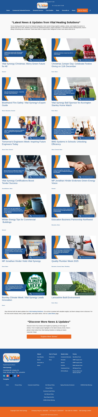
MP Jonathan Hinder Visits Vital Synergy (21, 261)
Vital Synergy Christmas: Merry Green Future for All (23, 65)
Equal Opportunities (49, 397)
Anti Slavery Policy (50, 385)
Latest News (51, 313)
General (4, 71)
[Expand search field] (90, 10)
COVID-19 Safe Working (86, 385)
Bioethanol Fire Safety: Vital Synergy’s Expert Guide (23, 104)
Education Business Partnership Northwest (72, 219)
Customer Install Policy (33, 385)
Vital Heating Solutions (36, 311)
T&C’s (7, 385)
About (3, 110)
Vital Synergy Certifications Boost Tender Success (18, 181)
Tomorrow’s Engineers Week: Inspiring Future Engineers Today (24, 142)
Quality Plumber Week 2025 (65, 261)
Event (53, 71)
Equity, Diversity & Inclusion (67, 385)
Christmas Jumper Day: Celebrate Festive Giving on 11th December (72, 65)
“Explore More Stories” (49, 336)
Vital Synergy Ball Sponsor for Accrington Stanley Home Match (71, 104)
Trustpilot (6, 379)
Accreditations (5, 188)
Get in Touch (82, 10)
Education (8, 110)
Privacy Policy (18, 385)
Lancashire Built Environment (66, 297)
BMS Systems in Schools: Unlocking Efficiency (69, 142)
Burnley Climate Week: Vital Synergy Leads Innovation (23, 298)
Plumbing (67, 266)
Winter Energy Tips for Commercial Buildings (24, 222)
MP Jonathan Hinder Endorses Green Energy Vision (73, 181)
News (56, 71)
